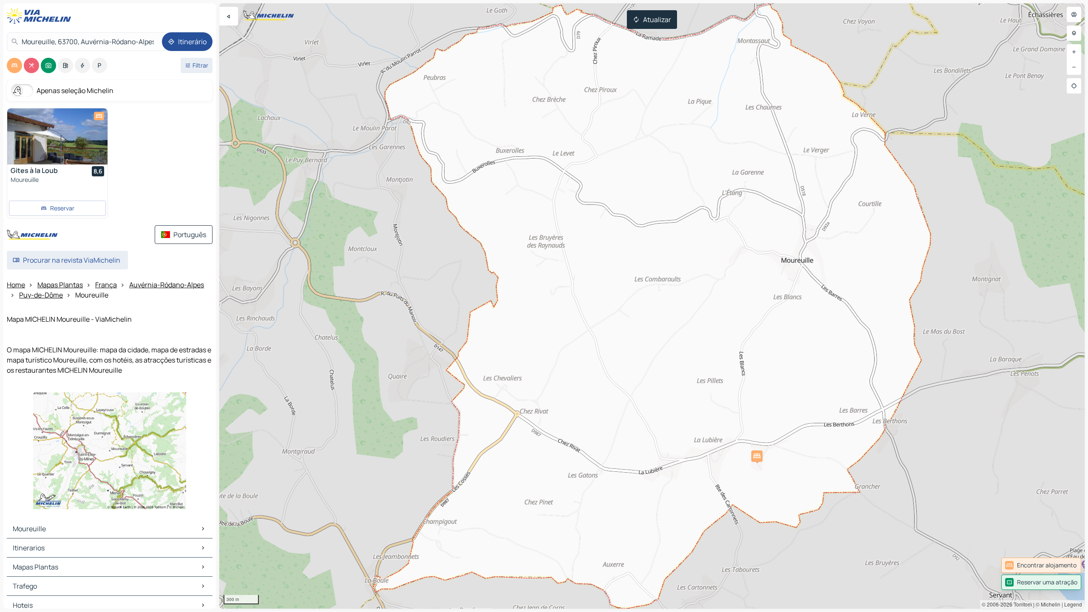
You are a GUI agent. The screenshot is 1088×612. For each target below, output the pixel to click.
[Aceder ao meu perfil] (1074, 14)
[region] (652, 306)
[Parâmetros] (1074, 33)
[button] (756, 456)
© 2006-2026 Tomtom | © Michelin (1021, 604)
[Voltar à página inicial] (41, 16)
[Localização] (1074, 86)
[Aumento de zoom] (1074, 52)
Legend (1073, 604)
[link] (1041, 565)
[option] (14, 65)
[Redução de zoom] (1074, 67)
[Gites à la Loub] (57, 136)
